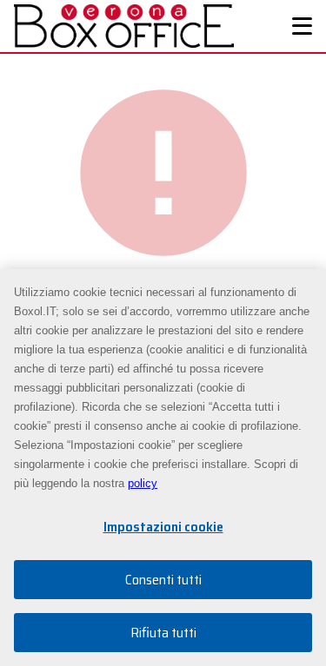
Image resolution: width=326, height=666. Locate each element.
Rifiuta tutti (163, 632)
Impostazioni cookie (163, 526)
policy (142, 483)
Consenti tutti (163, 579)
